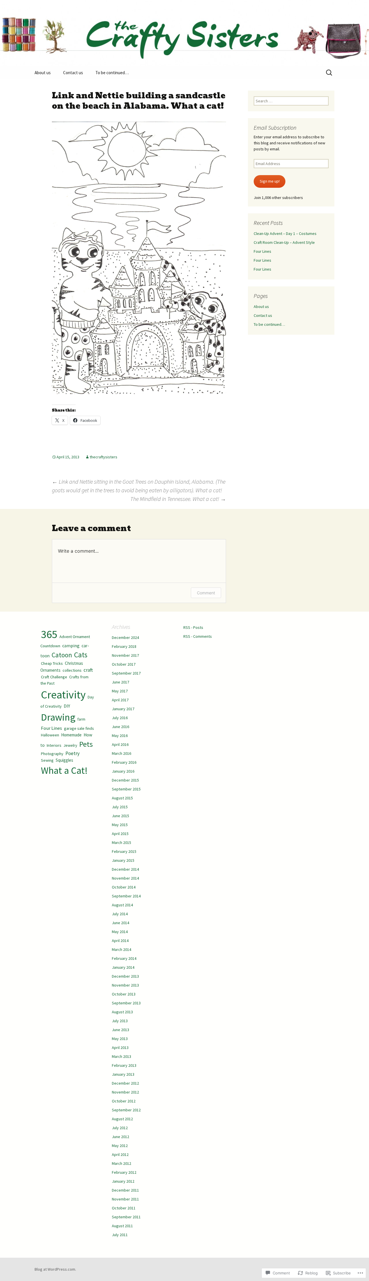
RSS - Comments (197, 636)
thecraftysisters (103, 456)
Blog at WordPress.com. (55, 1269)
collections (72, 670)
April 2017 (120, 699)
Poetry (72, 753)
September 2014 (126, 896)
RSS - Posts (193, 627)
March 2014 (121, 949)
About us (43, 72)
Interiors (54, 745)
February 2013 (124, 1065)
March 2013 (121, 1056)
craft (88, 670)
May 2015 (120, 824)
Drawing (58, 717)
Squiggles (64, 760)
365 (49, 634)
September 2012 (126, 1110)
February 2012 (124, 1172)
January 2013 (123, 1074)
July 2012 (120, 1127)
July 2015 (120, 806)
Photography (52, 753)
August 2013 (122, 1011)
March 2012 (121, 1163)
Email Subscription (275, 127)
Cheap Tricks (52, 663)
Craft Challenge (54, 676)
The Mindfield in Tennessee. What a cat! (178, 498)
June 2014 (120, 922)
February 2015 (124, 851)
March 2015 (121, 842)
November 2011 (125, 1199)
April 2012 (120, 1154)
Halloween (50, 735)
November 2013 (125, 985)
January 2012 (123, 1181)
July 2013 (120, 1020)
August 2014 (122, 904)
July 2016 (120, 717)
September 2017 (126, 673)
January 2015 (123, 860)
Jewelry (70, 745)
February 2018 (124, 646)
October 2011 (123, 1208)
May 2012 (120, 1145)
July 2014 (120, 913)
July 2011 (120, 1234)
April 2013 (120, 1047)
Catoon (62, 655)
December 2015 (125, 780)
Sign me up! (270, 181)
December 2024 (125, 637)
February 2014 (124, 958)
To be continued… (112, 72)
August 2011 (122, 1225)
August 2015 (122, 798)
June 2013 (120, 1029)
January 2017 (123, 708)
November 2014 (125, 878)
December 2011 (125, 1190)
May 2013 (120, 1038)
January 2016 (123, 771)
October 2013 (123, 994)
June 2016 (120, 726)
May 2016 (120, 735)
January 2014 (123, 967)
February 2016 (124, 762)
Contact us (73, 72)
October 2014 (123, 887)
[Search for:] (329, 73)
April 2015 (120, 833)
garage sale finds (79, 728)
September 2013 (126, 1003)
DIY (67, 706)
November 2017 (125, 655)
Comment (206, 592)
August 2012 (122, 1118)
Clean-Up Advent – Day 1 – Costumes (285, 233)
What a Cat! (64, 770)
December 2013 (125, 976)
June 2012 (120, 1136)
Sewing (47, 760)
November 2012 (125, 1092)
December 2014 (125, 869)
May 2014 (120, 931)
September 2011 (126, 1216)
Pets (86, 744)
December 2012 (125, 1083)
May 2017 (120, 691)
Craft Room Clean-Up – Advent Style (284, 242)
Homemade (71, 735)
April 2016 (120, 744)
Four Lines (262, 251)
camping (71, 645)
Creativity (63, 695)
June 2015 (120, 815)
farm (81, 719)
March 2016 (121, 753)
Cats (80, 654)
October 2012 (123, 1101)
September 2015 (126, 789)
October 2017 (123, 664)
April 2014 (120, 940)
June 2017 (120, 682)
